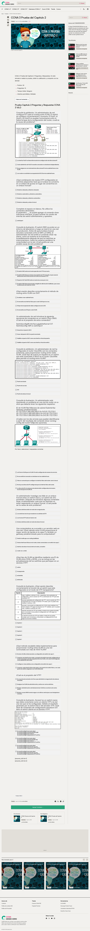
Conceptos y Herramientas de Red (82, 68)
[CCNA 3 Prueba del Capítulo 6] (78, 875)
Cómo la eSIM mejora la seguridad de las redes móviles (81, 55)
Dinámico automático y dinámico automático (29, 194)
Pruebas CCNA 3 (19, 795)
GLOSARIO (63, 903)
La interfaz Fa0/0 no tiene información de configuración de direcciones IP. (37, 160)
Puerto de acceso (22, 385)
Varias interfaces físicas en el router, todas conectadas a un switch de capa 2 (38, 542)
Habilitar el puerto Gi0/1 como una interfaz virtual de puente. (33, 338)
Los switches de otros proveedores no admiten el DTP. (32, 513)
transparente (20, 571)
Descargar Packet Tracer (66, 906)
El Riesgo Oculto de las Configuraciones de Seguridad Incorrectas (81, 75)
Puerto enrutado (21, 381)
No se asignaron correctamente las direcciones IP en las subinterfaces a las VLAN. (37, 169)
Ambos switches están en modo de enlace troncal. (31, 522)
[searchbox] (48, 3)
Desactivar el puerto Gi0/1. (24, 330)
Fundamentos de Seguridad (81, 48)
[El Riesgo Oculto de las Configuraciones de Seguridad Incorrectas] (71, 76)
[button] (2, 9)
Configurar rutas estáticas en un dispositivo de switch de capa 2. (34, 664)
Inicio (3, 13)
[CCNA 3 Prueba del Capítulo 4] (34, 875)
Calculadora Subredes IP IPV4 (67, 908)
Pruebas (6, 13)
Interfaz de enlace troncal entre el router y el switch (31, 546)
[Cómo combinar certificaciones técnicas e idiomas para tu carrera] (71, 66)
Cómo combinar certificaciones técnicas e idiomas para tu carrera (82, 65)
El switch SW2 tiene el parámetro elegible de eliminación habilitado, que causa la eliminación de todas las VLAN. (38, 284)
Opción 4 (19, 627)
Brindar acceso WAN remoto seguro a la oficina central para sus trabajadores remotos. (38, 693)
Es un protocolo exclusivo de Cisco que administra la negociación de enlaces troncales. (38, 679)
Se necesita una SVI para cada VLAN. (27, 309)
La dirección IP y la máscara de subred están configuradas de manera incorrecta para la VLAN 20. (36, 489)
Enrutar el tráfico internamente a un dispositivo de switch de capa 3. (35, 654)
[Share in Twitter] (8, 20)
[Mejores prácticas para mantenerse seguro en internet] (71, 47)
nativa (19, 567)
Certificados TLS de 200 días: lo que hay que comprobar (82, 84)
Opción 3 (19, 631)
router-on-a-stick (22, 550)
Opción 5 (19, 635)
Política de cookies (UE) (7, 906)
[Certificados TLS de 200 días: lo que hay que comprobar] (71, 86)
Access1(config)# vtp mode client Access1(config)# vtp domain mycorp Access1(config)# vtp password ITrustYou (28, 747)
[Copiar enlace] (8, 25)
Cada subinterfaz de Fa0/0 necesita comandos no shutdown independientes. (38, 164)
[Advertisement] (38, 63)
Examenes (24, 819)
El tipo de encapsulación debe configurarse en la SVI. (31, 305)
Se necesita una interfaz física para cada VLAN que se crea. (33, 301)
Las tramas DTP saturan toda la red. (27, 517)
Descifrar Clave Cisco (66, 911)
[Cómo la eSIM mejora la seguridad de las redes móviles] (71, 56)
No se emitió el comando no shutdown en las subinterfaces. (33, 476)
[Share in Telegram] (8, 22)
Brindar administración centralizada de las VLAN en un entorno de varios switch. (37, 688)
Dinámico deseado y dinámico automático (28, 198)
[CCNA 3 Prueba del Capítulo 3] (51, 818)
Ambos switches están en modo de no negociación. (31, 509)
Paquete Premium (36, 906)
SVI (18, 389)
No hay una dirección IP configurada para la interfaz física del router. (35, 484)
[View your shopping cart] (87, 9)
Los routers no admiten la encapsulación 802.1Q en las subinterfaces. (36, 173)
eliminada (20, 579)
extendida (20, 575)
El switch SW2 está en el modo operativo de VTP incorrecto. (33, 271)
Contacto (4, 903)
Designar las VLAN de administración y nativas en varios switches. (35, 684)
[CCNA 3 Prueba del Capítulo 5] (56, 875)
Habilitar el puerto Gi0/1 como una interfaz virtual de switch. (33, 342)
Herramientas (64, 901)
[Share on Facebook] (8, 17)
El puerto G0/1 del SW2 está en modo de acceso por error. (32, 280)
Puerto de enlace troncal (24, 393)
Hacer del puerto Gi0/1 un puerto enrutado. (28, 334)
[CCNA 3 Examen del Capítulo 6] (24, 818)
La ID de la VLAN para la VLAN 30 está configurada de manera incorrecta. (37, 472)
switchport (20, 220)
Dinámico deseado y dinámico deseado (28, 189)
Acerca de (4, 901)
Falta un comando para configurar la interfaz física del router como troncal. (37, 480)
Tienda (34, 901)
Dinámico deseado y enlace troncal (26, 202)
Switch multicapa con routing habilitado (28, 538)
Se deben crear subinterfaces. (25, 297)
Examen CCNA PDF (36, 903)
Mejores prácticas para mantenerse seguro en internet (81, 46)
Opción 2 (19, 623)
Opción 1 (19, 639)
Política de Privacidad (7, 908)
